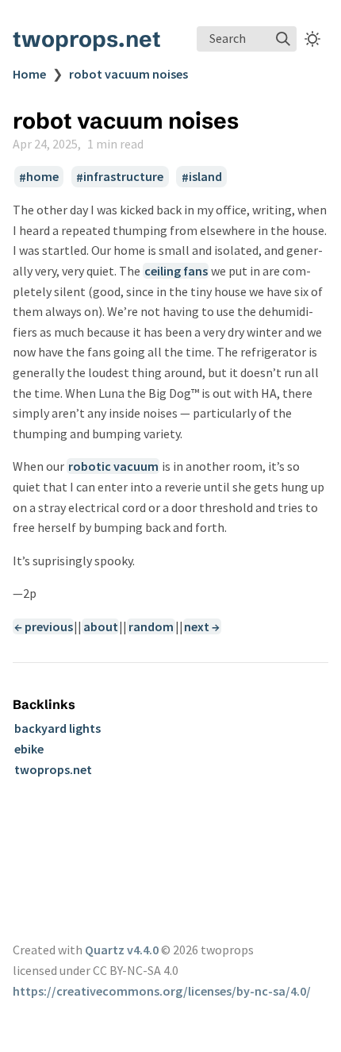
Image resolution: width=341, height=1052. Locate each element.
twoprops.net (87, 38)
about (100, 626)
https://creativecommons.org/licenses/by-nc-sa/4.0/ (162, 991)
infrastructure (123, 177)
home (42, 177)
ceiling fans (176, 271)
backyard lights (57, 728)
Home (29, 74)
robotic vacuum (113, 466)
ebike (29, 749)
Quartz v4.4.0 (122, 950)
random (151, 626)
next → (202, 626)
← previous (43, 626)
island (205, 177)
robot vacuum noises (128, 74)
